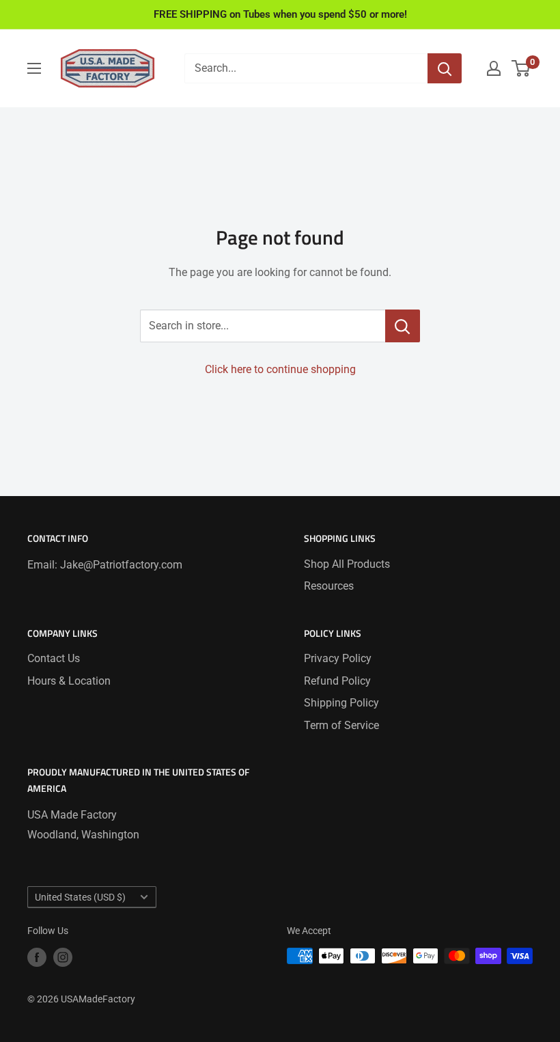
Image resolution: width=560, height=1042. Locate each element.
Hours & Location (69, 680)
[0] (521, 68)
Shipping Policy (341, 702)
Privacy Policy (338, 658)
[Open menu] (34, 68)
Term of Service (341, 725)
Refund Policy (337, 680)
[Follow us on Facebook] (36, 957)
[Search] (445, 68)
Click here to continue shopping (280, 369)
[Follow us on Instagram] (62, 957)
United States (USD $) (80, 897)
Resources (329, 585)
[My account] (494, 68)
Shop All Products (347, 564)
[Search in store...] (402, 326)
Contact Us (53, 658)
